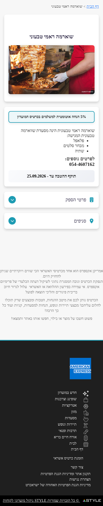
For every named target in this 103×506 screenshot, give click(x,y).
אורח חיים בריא (65, 437)
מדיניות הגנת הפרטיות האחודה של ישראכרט (58, 485)
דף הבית (93, 6)
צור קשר (77, 467)
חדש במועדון (67, 392)
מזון (74, 411)
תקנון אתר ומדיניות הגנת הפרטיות (66, 474)
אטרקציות (69, 405)
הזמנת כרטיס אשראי (68, 458)
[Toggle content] (12, 199)
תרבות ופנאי (68, 430)
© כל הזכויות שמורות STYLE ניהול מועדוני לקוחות (41, 501)
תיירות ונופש (67, 424)
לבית (73, 443)
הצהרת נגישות (80, 479)
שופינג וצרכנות (66, 399)
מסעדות (71, 418)
